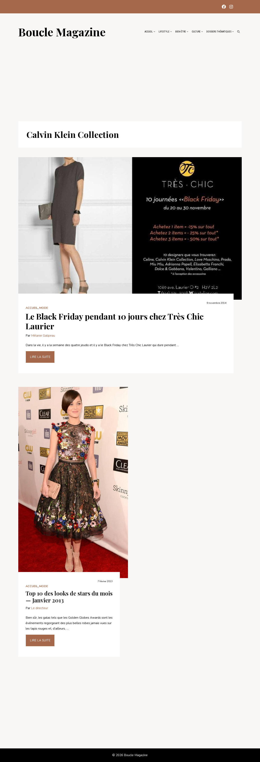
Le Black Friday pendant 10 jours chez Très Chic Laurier (115, 321)
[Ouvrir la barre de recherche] (238, 32)
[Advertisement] (130, 77)
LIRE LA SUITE (40, 357)
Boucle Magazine (62, 32)
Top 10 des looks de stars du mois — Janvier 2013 (69, 596)
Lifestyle (164, 31)
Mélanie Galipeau (43, 336)
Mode (43, 308)
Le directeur (39, 608)
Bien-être (180, 31)
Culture (196, 31)
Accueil (149, 31)
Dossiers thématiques (218, 31)
